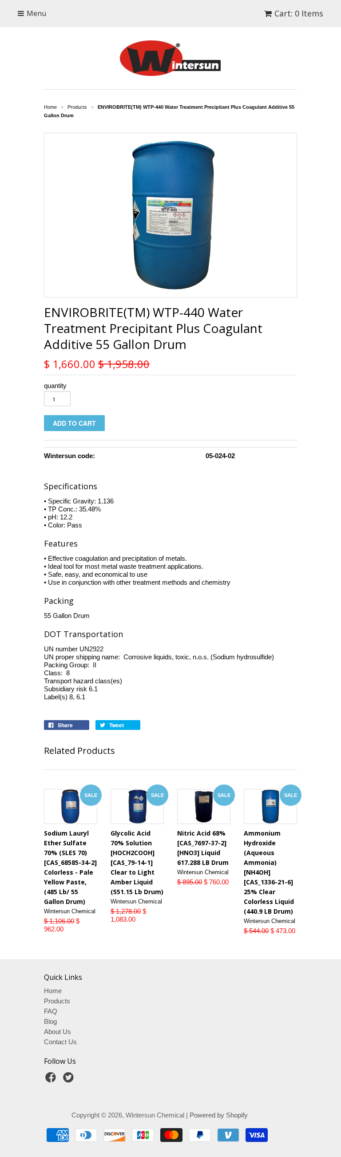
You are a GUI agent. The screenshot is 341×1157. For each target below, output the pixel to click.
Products (57, 1001)
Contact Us (60, 1042)
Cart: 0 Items (298, 13)
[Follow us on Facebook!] (52, 1080)
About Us (57, 1031)
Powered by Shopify (219, 1115)
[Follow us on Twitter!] (69, 1080)
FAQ (50, 1011)
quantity (55, 385)
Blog (50, 1021)
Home (53, 991)
